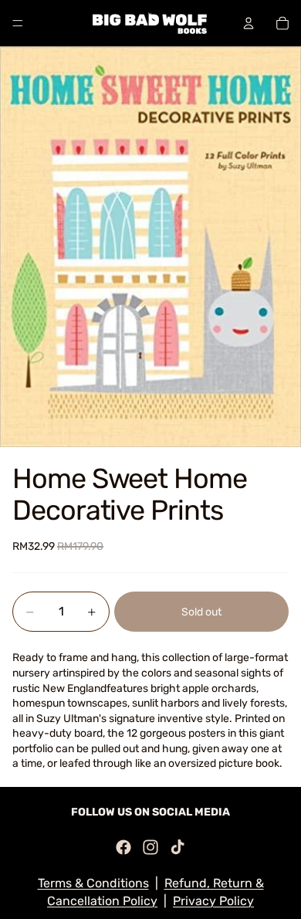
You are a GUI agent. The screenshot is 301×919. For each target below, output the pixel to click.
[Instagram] (150, 847)
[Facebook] (123, 847)
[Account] (248, 23)
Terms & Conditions (93, 883)
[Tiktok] (177, 847)
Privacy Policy (213, 901)
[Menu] (18, 23)
